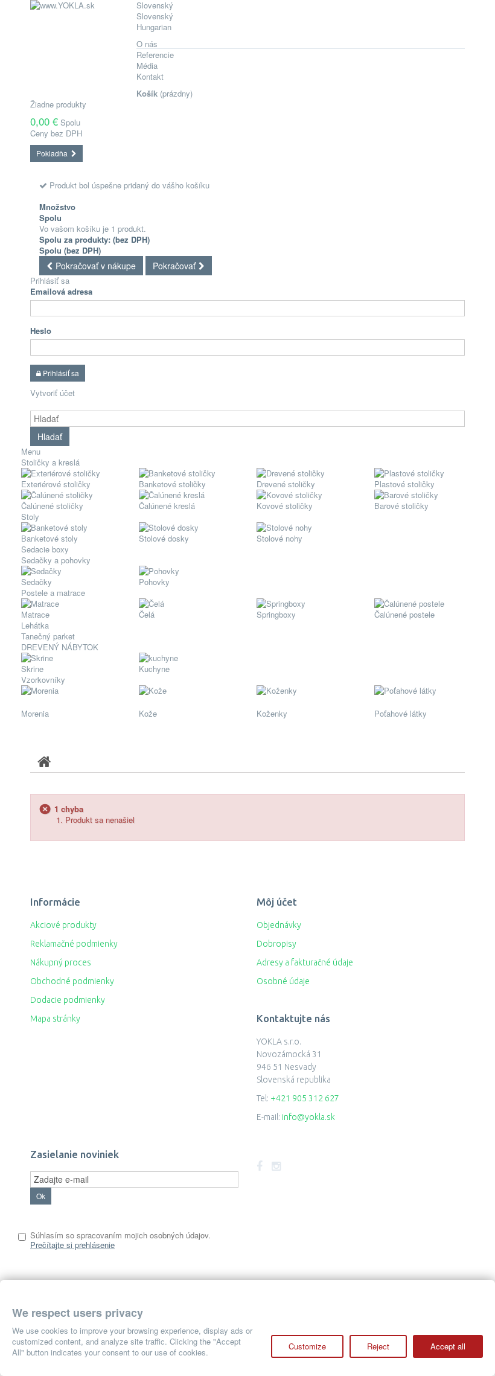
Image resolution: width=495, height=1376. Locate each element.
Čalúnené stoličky (52, 505)
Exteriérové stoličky (56, 484)
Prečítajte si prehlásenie (72, 1244)
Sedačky (36, 581)
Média (147, 65)
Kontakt (150, 76)
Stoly (30, 516)
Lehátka (35, 625)
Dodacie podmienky (67, 1000)
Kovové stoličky (285, 505)
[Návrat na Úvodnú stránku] (44, 761)
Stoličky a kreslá (50, 462)
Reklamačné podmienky (74, 944)
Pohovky (154, 581)
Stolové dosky (164, 538)
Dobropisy (276, 944)
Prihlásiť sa (49, 280)
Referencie (155, 54)
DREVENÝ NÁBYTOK (62, 647)
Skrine (32, 668)
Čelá (147, 614)
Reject (378, 1346)
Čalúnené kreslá (167, 505)
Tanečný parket (48, 636)
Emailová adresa (61, 291)
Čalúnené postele (404, 614)
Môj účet (277, 901)
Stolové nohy (279, 538)
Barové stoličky (401, 505)
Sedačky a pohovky (56, 560)
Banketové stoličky (172, 484)
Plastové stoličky (404, 484)
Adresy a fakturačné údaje (305, 962)
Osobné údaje (283, 981)
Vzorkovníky (43, 679)
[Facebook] (260, 1166)
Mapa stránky (55, 1018)
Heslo (40, 330)
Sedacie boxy (45, 549)
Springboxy (276, 614)
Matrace (35, 614)
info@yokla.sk (308, 1117)
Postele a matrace (53, 592)
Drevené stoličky (286, 484)
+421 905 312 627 (304, 1098)
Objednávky (279, 925)
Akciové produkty (63, 925)
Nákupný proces (60, 962)
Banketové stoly (49, 538)
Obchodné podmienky (72, 981)
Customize (307, 1346)
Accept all (447, 1346)
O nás (147, 44)
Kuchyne (154, 668)
